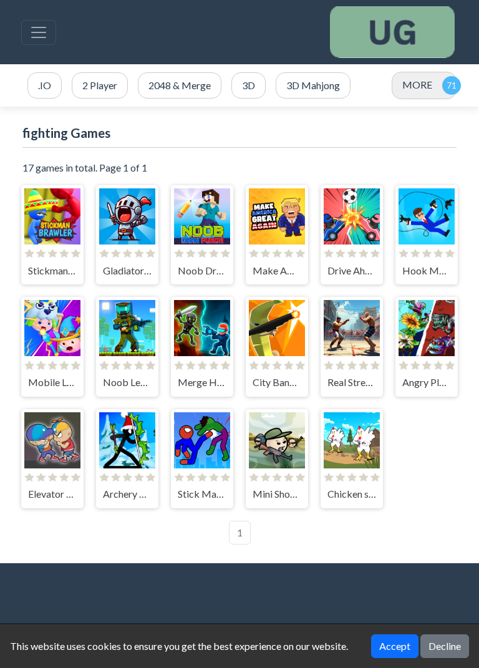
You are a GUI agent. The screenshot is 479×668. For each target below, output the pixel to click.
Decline (444, 646)
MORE (417, 84)
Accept (394, 646)
